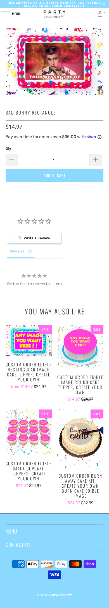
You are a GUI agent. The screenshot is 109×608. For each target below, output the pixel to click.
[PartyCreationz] (54, 13)
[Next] (99, 62)
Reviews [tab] (17, 251)
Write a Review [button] (37, 237)
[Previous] (9, 62)
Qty (8, 149)
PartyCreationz (60, 595)
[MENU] (2, 13)
